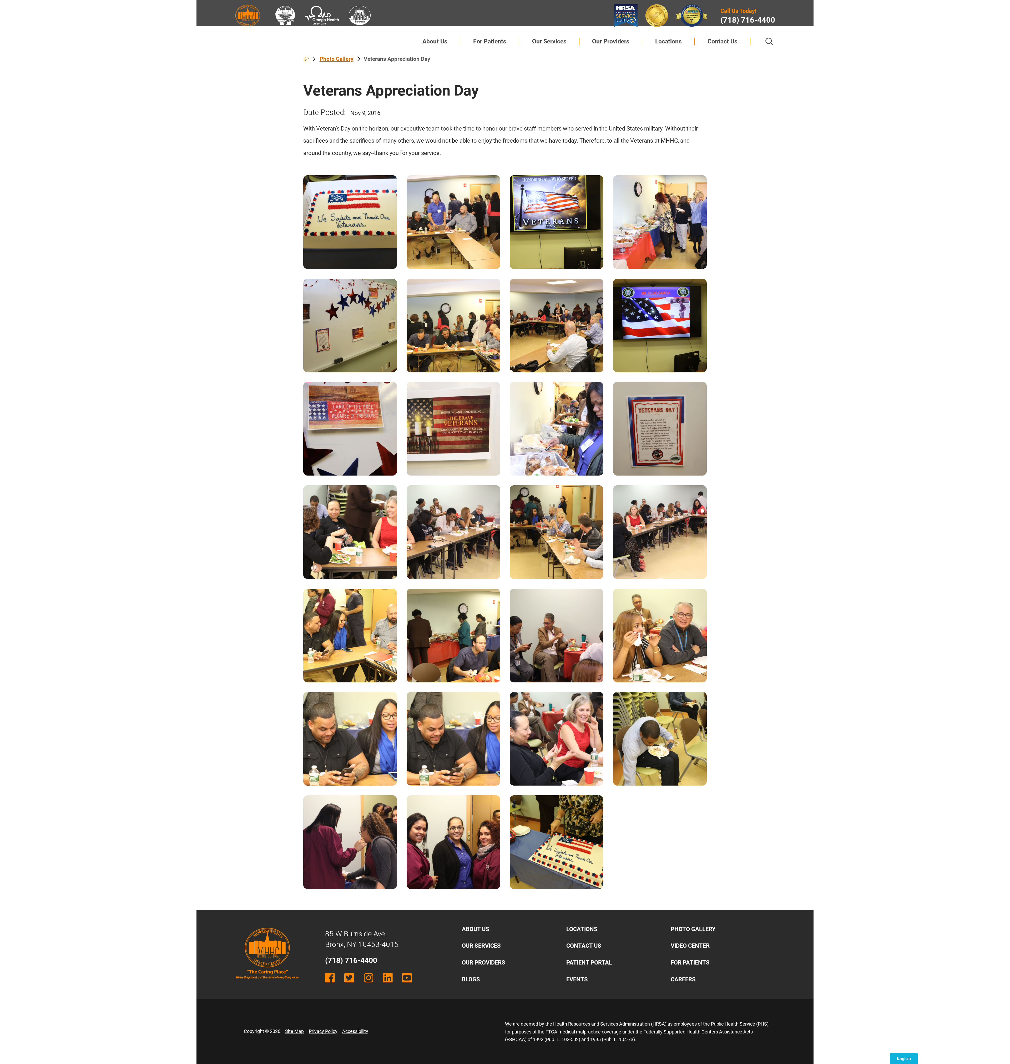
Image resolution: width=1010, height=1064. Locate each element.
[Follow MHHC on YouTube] (407, 978)
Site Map (294, 1031)
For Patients (489, 41)
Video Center (690, 945)
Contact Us (723, 41)
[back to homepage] (306, 59)
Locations (668, 41)
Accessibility (355, 1031)
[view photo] (350, 222)
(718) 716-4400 (747, 20)
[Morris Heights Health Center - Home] (267, 984)
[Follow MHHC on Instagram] (368, 978)
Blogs (471, 979)
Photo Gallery (337, 59)
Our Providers (610, 41)
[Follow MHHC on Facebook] (330, 978)
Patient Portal (589, 962)
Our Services (549, 41)
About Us (434, 41)
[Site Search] (769, 41)
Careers (683, 979)
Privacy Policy (323, 1031)
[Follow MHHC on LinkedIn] (388, 978)
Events (577, 979)
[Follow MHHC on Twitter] (349, 978)
